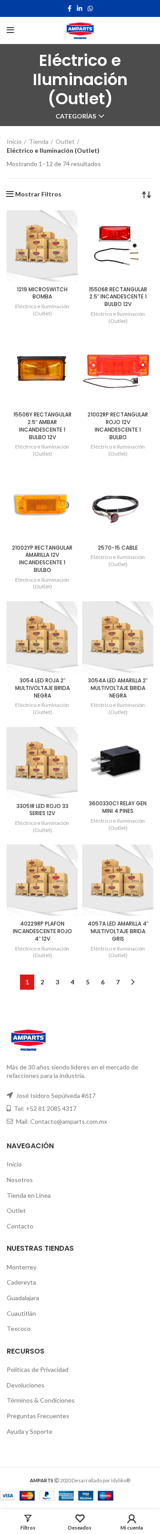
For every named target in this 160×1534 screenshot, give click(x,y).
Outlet (65, 141)
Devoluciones (25, 1385)
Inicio (14, 141)
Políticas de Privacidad (37, 1369)
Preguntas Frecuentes (38, 1416)
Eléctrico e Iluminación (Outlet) (42, 310)
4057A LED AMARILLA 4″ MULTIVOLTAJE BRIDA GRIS (118, 931)
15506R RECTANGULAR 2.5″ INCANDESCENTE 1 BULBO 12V (118, 297)
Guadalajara (23, 1297)
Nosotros (20, 1179)
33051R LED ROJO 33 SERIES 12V (42, 809)
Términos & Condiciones (41, 1400)
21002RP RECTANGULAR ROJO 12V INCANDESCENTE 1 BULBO (118, 426)
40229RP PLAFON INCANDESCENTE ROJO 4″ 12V (42, 931)
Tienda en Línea (29, 1195)
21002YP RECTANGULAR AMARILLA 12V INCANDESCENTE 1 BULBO (42, 559)
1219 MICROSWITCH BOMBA (42, 293)
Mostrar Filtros (38, 194)
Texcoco (19, 1328)
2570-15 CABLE (118, 547)
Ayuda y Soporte (29, 1431)
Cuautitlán (21, 1313)
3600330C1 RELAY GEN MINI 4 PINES (118, 807)
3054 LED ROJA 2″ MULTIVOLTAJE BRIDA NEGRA (42, 688)
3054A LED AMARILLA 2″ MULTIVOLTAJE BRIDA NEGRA (118, 688)
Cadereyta (21, 1282)
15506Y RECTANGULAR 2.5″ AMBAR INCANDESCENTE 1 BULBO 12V (42, 426)
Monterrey (21, 1267)
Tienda (38, 141)
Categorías (76, 116)
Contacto (20, 1226)
